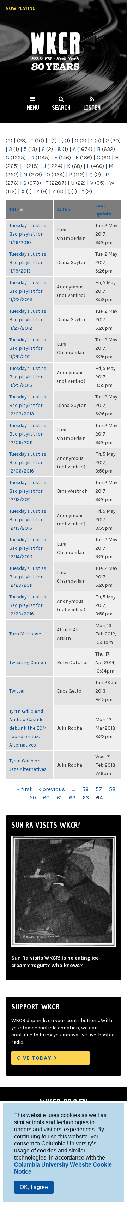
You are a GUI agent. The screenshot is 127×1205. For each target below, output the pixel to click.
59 (33, 797)
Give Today (34, 1057)
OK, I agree (34, 1187)
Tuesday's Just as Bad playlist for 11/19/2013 (27, 262)
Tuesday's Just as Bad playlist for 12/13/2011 (27, 491)
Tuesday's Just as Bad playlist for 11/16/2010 (27, 234)
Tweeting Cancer (27, 662)
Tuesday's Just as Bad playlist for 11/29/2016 (27, 376)
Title (14, 209)
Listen (92, 107)
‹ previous (52, 789)
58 (112, 789)
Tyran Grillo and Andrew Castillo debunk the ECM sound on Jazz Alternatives (28, 728)
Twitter (17, 691)
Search (61, 107)
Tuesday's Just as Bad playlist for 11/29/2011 (27, 348)
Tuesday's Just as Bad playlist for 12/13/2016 (27, 519)
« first (24, 789)
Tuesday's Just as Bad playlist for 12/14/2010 (27, 548)
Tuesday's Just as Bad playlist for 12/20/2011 (27, 576)
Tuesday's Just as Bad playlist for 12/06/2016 (27, 462)
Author (64, 209)
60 (46, 797)
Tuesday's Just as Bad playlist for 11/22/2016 (27, 291)
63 (86, 797)
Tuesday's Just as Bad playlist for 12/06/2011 (27, 433)
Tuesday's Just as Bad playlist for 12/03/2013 (27, 405)
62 (72, 797)
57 (99, 789)
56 (85, 789)
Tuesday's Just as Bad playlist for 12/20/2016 (27, 605)
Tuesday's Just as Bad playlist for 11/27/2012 (27, 319)
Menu (32, 107)
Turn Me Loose (25, 634)
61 (59, 797)
